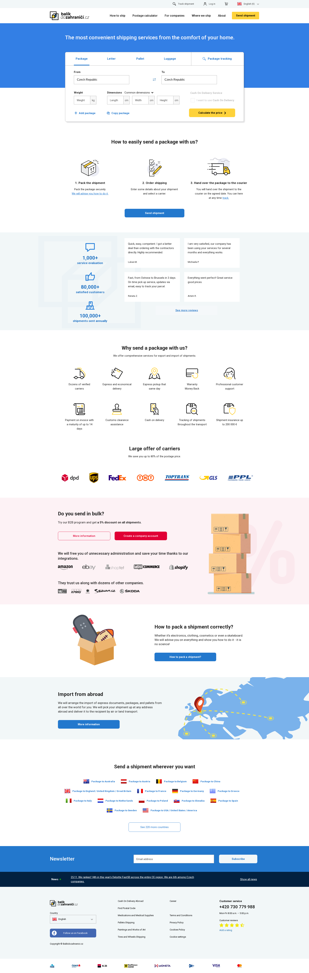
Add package (84, 113)
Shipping (129, 922)
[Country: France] (140, 791)
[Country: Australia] (86, 781)
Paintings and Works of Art (132, 929)
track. (225, 197)
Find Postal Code (126, 908)
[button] (59, 919)
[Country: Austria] (124, 781)
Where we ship (201, 15)
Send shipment (245, 15)
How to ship (117, 15)
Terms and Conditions (181, 915)
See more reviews (186, 310)
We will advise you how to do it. (90, 193)
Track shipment (186, 4)
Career (173, 901)
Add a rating (225, 930)
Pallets (121, 922)
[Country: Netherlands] (100, 801)
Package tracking (219, 58)
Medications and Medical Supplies (136, 915)
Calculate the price (210, 112)
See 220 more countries (154, 827)
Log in (212, 4)
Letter (111, 58)
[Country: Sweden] (109, 810)
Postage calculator (145, 15)
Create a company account (141, 536)
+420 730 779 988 (237, 906)
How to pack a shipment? (185, 657)
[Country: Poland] (141, 801)
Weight (78, 92)
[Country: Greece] (212, 791)
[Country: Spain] (213, 801)
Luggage (170, 58)
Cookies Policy (177, 929)
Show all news (248, 879)
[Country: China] (195, 781)
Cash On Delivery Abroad (130, 901)
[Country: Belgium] (159, 781)
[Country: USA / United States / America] (145, 810)
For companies (175, 15)
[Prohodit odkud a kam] (154, 80)
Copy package (120, 113)
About (222, 15)
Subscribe (238, 859)
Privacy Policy (176, 922)
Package (82, 58)
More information (84, 536)
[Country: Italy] (69, 801)
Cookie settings (178, 936)
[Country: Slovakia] (177, 801)
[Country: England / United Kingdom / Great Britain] (67, 791)
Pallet (140, 58)
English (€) (249, 4)
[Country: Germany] (175, 791)
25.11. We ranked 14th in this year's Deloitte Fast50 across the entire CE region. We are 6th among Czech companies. (132, 879)
